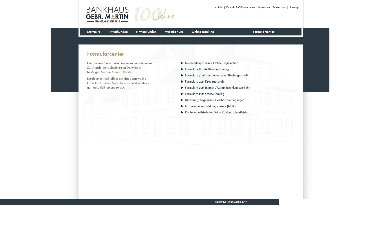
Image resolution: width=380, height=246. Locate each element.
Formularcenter (263, 32)
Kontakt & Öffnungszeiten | (241, 7)
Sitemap (294, 7)
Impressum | (265, 7)
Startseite (93, 32)
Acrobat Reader (121, 72)
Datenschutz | (281, 7)
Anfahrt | (220, 7)
